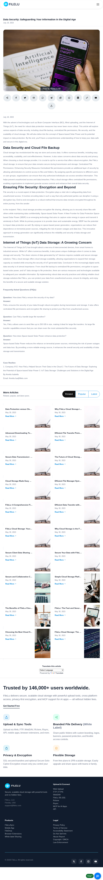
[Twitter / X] (25, 97)
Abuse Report (59, 837)
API (54, 809)
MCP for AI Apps (60, 806)
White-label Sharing (13, 837)
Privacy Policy (59, 825)
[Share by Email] (34, 97)
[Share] (7, 97)
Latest (94, 394)
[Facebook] (16, 97)
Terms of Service (60, 828)
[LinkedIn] (78, 97)
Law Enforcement (60, 842)
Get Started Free (11, 706)
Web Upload (58, 789)
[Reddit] (60, 97)
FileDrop (8, 831)
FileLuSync (9, 825)
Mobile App (9, 828)
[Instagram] (88, 861)
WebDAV (57, 795)
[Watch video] (96, 97)
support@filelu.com (13, 805)
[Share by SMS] (43, 97)
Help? (89, 876)
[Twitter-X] (73, 861)
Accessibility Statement (63, 831)
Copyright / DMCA (60, 839)
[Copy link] (87, 97)
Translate (59, 673)
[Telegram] (51, 97)
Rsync (55, 803)
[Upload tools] (51, 105)
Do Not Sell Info (59, 834)
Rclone (56, 800)
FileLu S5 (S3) (59, 798)
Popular (82, 394)
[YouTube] (95, 861)
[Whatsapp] (69, 97)
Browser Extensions (13, 834)
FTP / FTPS (58, 792)
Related (69, 394)
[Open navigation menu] (98, 4)
